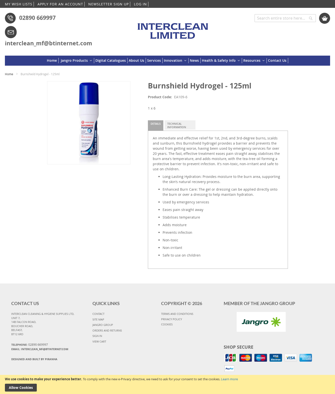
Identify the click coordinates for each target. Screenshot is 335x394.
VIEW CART (99, 341)
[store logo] (174, 28)
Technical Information (176, 125)
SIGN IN (97, 336)
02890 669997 (37, 18)
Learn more (229, 379)
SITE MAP (98, 319)
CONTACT (98, 314)
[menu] (167, 61)
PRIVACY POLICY (171, 319)
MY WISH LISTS (18, 4)
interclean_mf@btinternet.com (48, 43)
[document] (167, 384)
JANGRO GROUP (102, 325)
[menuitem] (53, 60)
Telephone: (29, 344)
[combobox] (285, 18)
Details (156, 123)
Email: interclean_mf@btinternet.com (39, 349)
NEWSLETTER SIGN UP (108, 4)
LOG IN (140, 4)
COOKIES (167, 324)
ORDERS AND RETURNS (107, 330)
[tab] (155, 125)
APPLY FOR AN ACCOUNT (60, 4)
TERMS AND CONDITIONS (177, 314)
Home (9, 74)
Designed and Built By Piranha (34, 359)
